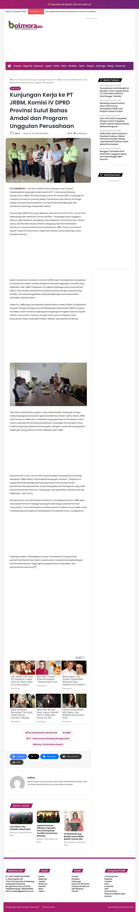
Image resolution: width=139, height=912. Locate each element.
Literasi (75, 891)
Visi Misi (108, 881)
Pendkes (72, 66)
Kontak (108, 896)
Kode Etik (109, 886)
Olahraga (100, 66)
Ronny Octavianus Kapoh (49, 744)
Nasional (38, 66)
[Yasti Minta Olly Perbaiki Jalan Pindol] (21, 817)
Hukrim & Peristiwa (80, 884)
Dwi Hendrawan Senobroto (42, 732)
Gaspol (90, 66)
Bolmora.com (49, 907)
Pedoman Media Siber (115, 893)
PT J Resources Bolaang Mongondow (49, 738)
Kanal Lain (120, 66)
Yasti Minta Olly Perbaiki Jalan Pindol (20, 828)
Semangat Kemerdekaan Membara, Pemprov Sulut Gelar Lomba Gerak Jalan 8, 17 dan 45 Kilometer (89, 11)
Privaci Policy (111, 891)
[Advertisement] (94, 39)
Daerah (17, 66)
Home (14, 79)
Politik (56, 66)
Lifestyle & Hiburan (80, 886)
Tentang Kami (111, 876)
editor (17, 133)
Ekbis (63, 66)
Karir (107, 884)
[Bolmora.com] (25, 26)
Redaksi (108, 879)
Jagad (48, 66)
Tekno (82, 66)
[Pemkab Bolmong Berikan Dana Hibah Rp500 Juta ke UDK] (75, 821)
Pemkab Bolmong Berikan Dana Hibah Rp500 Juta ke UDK (73, 836)
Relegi (110, 66)
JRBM (68, 732)
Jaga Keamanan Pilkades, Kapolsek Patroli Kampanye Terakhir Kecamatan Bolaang (47, 830)
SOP (106, 888)
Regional (27, 66)
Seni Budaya (77, 888)
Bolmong (31, 79)
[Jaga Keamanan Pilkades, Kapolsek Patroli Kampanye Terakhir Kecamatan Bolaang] (48, 817)
